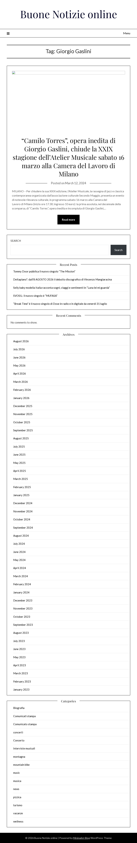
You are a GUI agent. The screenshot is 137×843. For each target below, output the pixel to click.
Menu (126, 33)
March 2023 (20, 673)
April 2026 (19, 373)
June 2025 (19, 454)
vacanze (18, 813)
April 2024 (19, 567)
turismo (17, 805)
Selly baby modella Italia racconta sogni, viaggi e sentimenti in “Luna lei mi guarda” (61, 287)
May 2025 (19, 462)
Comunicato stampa (25, 724)
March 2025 (20, 478)
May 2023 (19, 657)
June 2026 (19, 357)
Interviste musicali (24, 748)
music (16, 772)
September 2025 (23, 430)
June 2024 (19, 551)
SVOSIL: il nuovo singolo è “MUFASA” (35, 295)
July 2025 (19, 446)
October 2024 (21, 519)
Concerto (18, 740)
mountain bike (21, 764)
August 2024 (21, 535)
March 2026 (20, 381)
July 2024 (19, 543)
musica (17, 780)
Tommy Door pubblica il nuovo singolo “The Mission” (44, 271)
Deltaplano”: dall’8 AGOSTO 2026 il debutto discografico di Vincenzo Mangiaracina (62, 279)
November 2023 (22, 608)
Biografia (18, 707)
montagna (19, 756)
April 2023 (19, 665)
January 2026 (21, 398)
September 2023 (23, 624)
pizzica (17, 797)
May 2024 (19, 559)
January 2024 (21, 592)
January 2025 (21, 495)
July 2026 (19, 349)
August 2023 (21, 632)
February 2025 (22, 487)
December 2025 (22, 406)
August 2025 (21, 438)
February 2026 (22, 389)
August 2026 (21, 341)
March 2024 (20, 576)
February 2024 (22, 584)
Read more (68, 219)
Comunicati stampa (24, 716)
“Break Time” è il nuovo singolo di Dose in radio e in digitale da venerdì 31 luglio (60, 303)
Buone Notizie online (68, 14)
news (16, 789)
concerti (18, 732)
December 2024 (22, 503)
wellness (18, 821)
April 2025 (19, 470)
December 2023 (22, 600)
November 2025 (22, 414)
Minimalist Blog (81, 837)
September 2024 (23, 527)
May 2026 (19, 365)
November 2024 (22, 511)
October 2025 (21, 422)
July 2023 (19, 641)
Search (16, 240)
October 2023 (21, 616)
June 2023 (19, 649)
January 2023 (21, 689)
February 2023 (22, 681)
